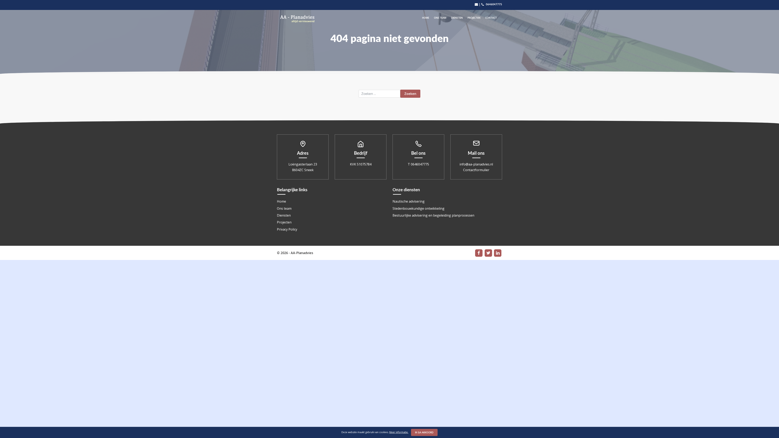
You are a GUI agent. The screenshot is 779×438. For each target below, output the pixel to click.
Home (425, 17)
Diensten (457, 17)
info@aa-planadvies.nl (476, 164)
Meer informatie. (398, 432)
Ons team (440, 17)
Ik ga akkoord (424, 432)
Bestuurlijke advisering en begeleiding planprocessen (433, 215)
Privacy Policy (287, 229)
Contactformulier (476, 170)
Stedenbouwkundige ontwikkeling (418, 208)
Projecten (474, 17)
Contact (491, 17)
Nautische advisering (409, 201)
